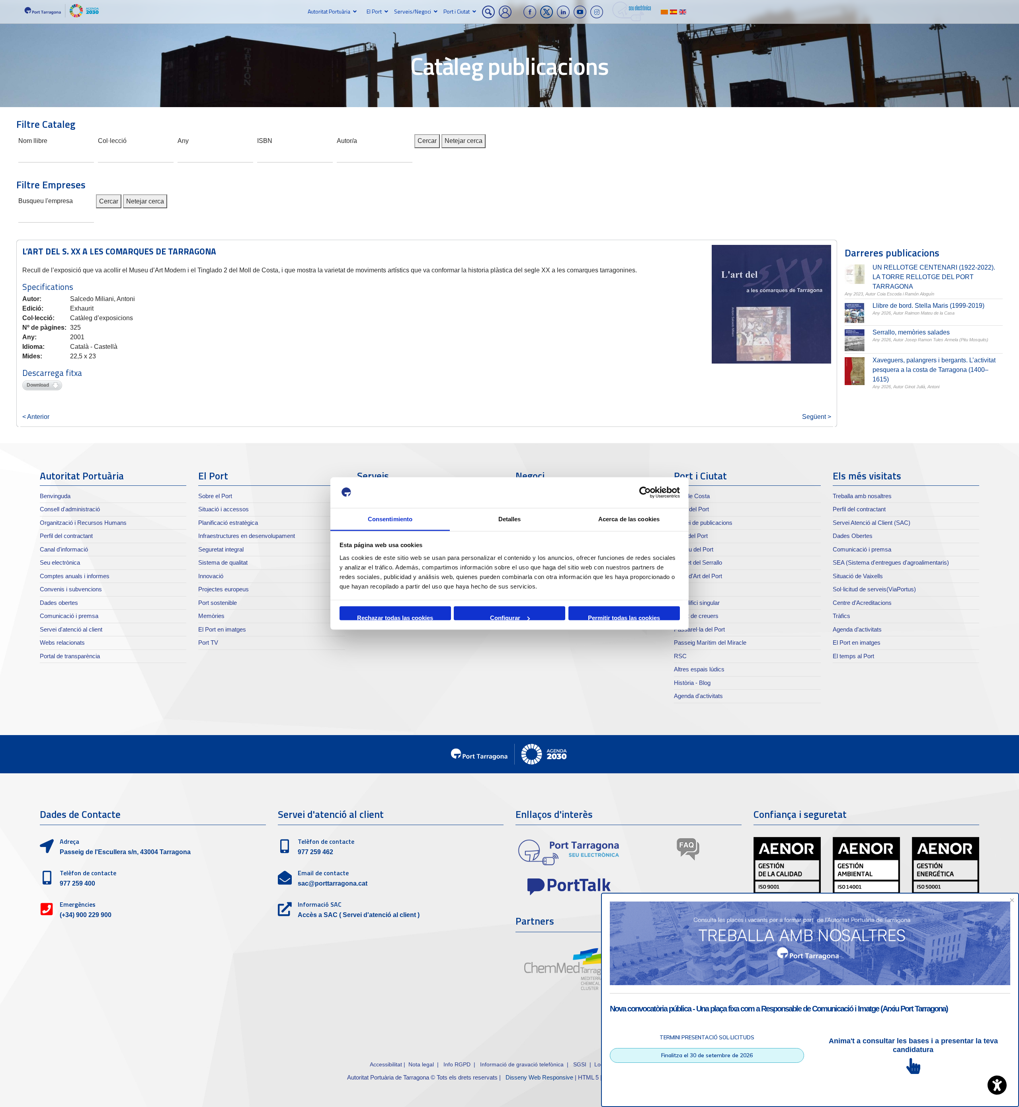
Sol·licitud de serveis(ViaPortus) (874, 589)
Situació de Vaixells (858, 576)
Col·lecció (112, 140)
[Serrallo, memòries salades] (855, 340)
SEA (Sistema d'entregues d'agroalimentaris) (891, 562)
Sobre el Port (215, 496)
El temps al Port (853, 656)
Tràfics (841, 615)
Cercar (427, 140)
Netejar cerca (463, 140)
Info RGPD (456, 1064)
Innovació (210, 576)
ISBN (264, 140)
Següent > (816, 416)
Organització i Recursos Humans (83, 522)
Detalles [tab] (509, 518)
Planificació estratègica (228, 522)
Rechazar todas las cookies (395, 617)
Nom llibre (32, 140)
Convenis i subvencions (71, 589)
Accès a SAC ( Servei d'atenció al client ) (359, 914)
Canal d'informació (64, 549)
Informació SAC (320, 904)
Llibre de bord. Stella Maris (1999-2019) (928, 305)
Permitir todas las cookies (624, 617)
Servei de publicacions (703, 522)
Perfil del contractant (66, 535)
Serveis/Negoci (412, 11)
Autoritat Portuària (329, 11)
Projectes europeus (223, 589)
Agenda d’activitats (857, 629)
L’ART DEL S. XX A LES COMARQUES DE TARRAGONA (119, 251)
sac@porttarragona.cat (332, 883)
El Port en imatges (222, 629)
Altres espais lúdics (699, 669)
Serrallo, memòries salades (911, 332)
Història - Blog (692, 682)
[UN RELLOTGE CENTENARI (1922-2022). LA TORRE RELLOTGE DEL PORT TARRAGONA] (855, 274)
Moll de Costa (692, 496)
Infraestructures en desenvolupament (246, 535)
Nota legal (421, 1064)
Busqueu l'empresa (45, 200)
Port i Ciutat (456, 11)
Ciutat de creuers (696, 615)
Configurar (505, 617)
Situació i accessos (223, 509)
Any (183, 140)
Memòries (211, 615)
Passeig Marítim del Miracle (710, 642)
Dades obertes (59, 602)
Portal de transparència (70, 656)
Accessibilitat (386, 1064)
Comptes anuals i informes (74, 576)
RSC (680, 656)
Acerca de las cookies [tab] (629, 518)
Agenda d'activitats (698, 695)
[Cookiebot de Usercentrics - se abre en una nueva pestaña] (645, 493)
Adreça (69, 841)
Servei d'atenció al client (71, 629)
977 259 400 (77, 883)
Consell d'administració (70, 509)
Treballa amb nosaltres (862, 496)
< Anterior (35, 416)
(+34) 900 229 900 (85, 914)
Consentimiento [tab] (390, 518)
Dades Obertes (853, 535)
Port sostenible (217, 602)
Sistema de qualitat (223, 562)
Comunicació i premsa (69, 615)
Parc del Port (691, 535)
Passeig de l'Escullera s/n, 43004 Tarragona (125, 852)
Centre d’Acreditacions (862, 602)
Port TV (208, 642)
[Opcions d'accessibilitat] (997, 1085)
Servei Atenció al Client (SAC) (871, 522)
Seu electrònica (60, 562)
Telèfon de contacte (88, 873)
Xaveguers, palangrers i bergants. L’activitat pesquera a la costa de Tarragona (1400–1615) (934, 370)
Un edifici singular (697, 602)
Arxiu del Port (691, 509)
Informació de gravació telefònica (522, 1064)
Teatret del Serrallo (698, 562)
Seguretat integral (221, 549)
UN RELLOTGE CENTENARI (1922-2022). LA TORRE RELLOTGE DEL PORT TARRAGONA (934, 277)
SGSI (580, 1064)
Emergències (78, 904)
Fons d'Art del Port (698, 576)
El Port (374, 11)
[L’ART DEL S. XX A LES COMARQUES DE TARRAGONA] (771, 304)
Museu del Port (693, 549)
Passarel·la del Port (699, 629)
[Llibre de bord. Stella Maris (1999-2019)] (855, 313)
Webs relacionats (62, 642)
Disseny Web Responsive (539, 1077)
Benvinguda (55, 496)
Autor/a (347, 140)
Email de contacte (323, 873)
